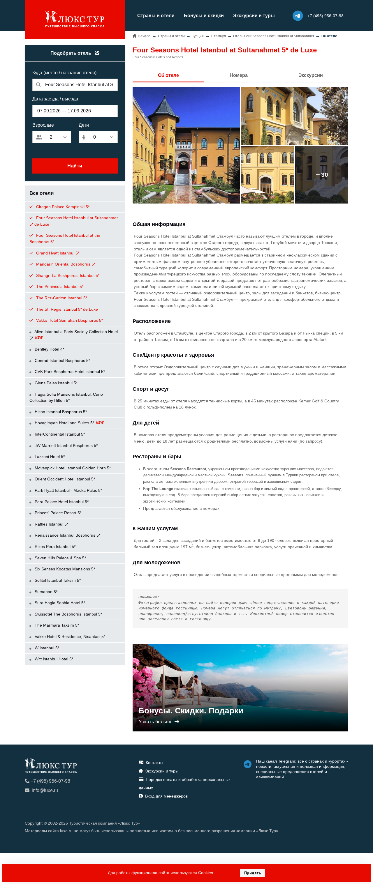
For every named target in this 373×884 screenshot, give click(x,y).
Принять (252, 873)
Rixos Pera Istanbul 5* (54, 546)
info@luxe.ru (45, 790)
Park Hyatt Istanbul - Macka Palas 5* (68, 490)
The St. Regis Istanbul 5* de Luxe (66, 309)
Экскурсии (310, 75)
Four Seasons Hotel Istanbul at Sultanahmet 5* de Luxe (73, 221)
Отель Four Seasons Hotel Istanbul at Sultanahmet (273, 36)
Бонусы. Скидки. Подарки (190, 710)
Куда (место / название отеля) (64, 72)
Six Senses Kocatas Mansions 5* (64, 569)
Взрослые (43, 125)
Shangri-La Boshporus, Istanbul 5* (67, 275)
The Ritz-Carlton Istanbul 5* (61, 298)
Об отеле (168, 75)
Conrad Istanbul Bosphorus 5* (62, 360)
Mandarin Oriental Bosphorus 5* (65, 264)
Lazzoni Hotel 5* (49, 456)
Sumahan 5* (45, 591)
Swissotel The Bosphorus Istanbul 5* (68, 614)
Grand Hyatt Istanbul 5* (57, 253)
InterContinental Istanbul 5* (59, 434)
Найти (74, 165)
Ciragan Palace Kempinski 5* (62, 206)
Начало (144, 36)
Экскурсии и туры (254, 15)
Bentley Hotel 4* (49, 349)
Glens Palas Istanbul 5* (56, 383)
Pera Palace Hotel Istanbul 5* (61, 501)
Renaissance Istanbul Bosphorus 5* (67, 535)
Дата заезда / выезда (55, 98)
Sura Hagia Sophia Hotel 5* (59, 602)
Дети (84, 125)
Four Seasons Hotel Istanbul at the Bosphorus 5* (64, 238)
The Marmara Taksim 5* (56, 625)
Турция (198, 36)
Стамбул (218, 36)
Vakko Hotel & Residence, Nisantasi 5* (69, 636)
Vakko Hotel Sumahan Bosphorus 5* (69, 320)
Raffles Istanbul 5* (51, 524)
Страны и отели (156, 15)
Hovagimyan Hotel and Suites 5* (64, 422)
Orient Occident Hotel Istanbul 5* (64, 479)
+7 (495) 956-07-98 (50, 781)
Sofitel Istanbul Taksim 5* (57, 580)
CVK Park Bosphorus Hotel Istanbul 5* (69, 371)
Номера (239, 75)
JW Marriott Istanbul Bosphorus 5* (66, 445)
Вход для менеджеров (166, 796)
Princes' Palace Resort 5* (57, 512)
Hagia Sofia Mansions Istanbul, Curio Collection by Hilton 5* (66, 397)
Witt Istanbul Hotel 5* (53, 659)
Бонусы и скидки (204, 15)
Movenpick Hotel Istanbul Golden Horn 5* (72, 468)
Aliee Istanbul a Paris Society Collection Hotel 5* (73, 334)
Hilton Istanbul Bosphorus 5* (60, 411)
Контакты (154, 762)
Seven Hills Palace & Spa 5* (60, 558)
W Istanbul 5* (46, 648)
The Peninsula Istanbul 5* (59, 286)
